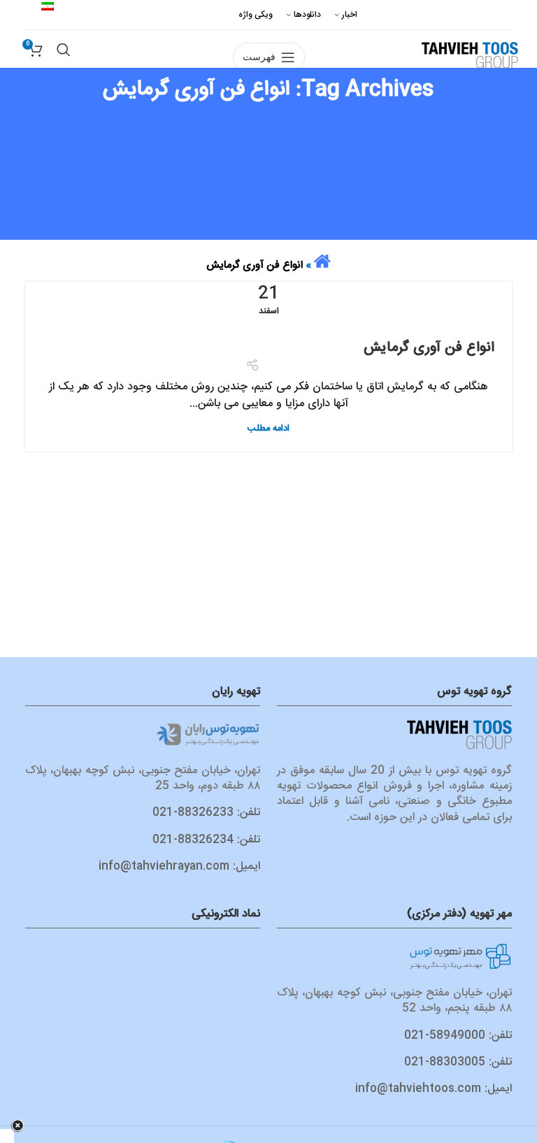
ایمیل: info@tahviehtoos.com (433, 1088)
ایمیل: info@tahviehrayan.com (179, 866)
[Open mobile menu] (269, 31)
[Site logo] (470, 54)
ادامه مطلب (268, 428)
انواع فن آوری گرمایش (429, 347)
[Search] (64, 31)
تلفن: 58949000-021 (458, 1035)
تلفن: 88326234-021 (206, 840)
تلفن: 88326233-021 (206, 812)
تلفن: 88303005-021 (458, 1062)
